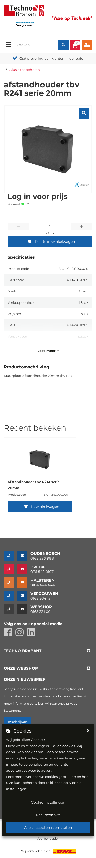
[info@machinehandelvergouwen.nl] (23, 596)
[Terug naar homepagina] (24, 10)
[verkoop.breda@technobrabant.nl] (23, 569)
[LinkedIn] (32, 634)
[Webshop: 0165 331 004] (10, 609)
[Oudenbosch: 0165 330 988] (10, 556)
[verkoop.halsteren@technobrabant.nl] (23, 582)
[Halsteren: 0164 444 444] (10, 582)
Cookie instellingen (48, 802)
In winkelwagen (45, 506)
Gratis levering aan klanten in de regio (51, 58)
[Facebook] (9, 634)
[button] (22, 650)
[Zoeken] (63, 45)
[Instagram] (21, 634)
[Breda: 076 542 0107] (10, 569)
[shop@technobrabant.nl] (23, 609)
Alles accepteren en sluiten (48, 827)
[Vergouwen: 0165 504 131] (10, 596)
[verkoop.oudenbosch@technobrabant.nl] (23, 556)
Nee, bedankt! (48, 815)
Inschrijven (17, 722)
